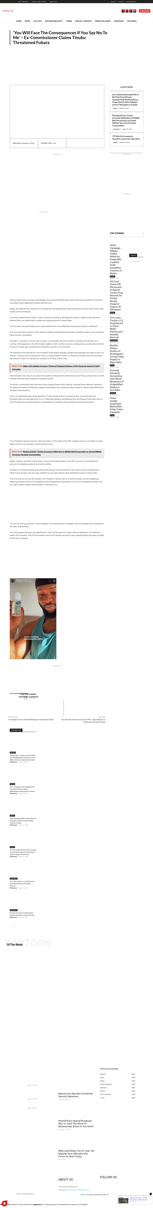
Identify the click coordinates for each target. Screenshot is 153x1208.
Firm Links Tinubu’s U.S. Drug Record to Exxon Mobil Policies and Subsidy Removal (22, 884)
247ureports (13, 762)
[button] (8, 11)
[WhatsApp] (87, 143)
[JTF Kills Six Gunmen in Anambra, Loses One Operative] (22, 1106)
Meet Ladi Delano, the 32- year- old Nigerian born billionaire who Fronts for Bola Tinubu (76, 1153)
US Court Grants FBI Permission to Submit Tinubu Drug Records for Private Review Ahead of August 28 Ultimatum (23, 852)
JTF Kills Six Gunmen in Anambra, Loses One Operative (126, 137)
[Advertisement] (76, 62)
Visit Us (133, 255)
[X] (130, 10)
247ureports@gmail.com (78, 1190)
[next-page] (14, 925)
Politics (12, 784)
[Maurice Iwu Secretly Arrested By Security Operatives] (76, 1082)
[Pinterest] (82, 143)
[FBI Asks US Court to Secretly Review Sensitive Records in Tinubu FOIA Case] (23, 901)
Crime (115, 142)
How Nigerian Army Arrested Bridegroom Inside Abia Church (31, 720)
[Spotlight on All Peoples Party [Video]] (76, 1008)
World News (13, 878)
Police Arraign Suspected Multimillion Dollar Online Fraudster (116, 405)
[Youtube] (134, 10)
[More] (92, 143)
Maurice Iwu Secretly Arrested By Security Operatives (75, 1095)
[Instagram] (127, 10)
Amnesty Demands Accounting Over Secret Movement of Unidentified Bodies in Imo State (117, 380)
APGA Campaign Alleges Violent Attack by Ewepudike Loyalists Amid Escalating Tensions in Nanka (23, 821)
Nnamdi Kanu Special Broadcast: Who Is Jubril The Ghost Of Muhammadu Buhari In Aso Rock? (76, 1123)
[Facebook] (123, 10)
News (115, 108)
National (116, 129)
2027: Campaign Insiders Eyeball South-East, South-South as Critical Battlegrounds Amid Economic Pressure (22, 789)
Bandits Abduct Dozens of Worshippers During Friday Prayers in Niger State (117, 354)
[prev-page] (11, 925)
